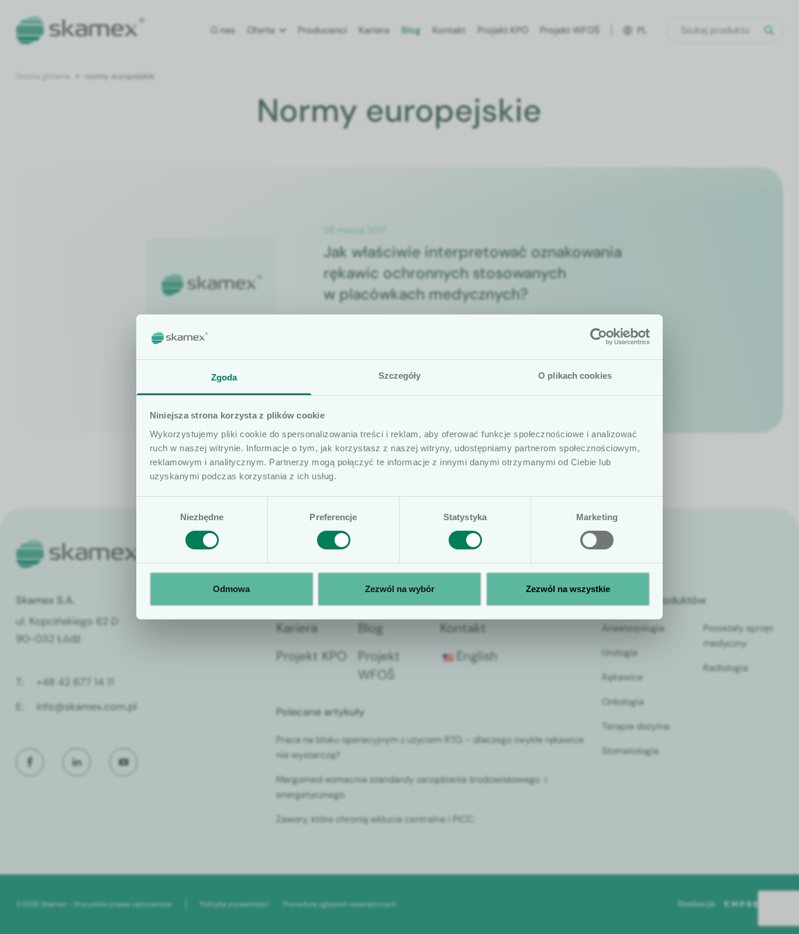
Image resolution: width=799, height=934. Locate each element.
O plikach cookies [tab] (575, 375)
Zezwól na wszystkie (568, 589)
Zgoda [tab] (224, 377)
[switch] (333, 540)
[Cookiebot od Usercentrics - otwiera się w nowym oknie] (598, 336)
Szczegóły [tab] (399, 375)
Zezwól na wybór (400, 589)
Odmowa (231, 589)
